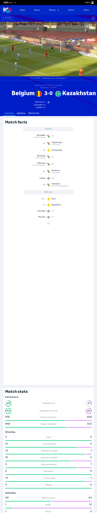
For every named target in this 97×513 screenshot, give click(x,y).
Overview (9, 113)
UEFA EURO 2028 (7, 10)
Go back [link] (8, 18)
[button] (54, 10)
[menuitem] (24, 10)
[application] (48, 49)
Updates (21, 113)
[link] (22, 10)
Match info (33, 113)
